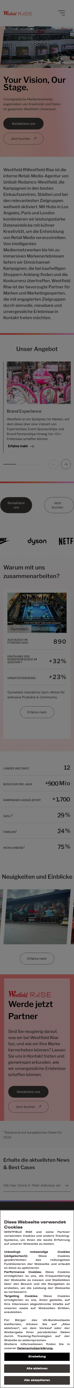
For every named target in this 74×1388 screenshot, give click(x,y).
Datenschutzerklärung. (35, 1348)
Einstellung (36, 1356)
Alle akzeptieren (37, 1380)
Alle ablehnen (37, 1368)
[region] (37, 1299)
